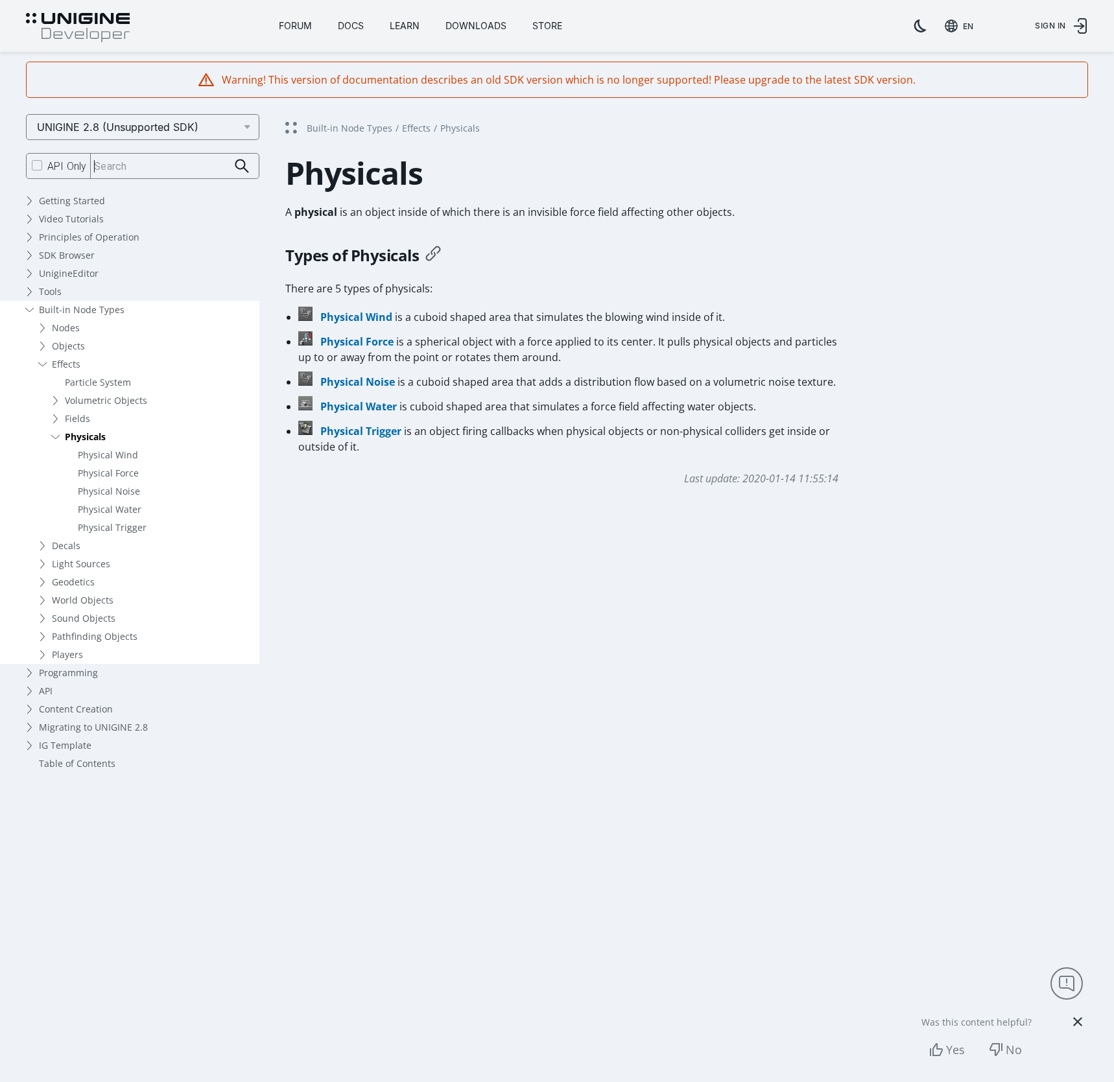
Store (547, 25)
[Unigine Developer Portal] (78, 28)
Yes (955, 1049)
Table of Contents (77, 763)
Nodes (66, 328)
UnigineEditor (69, 273)
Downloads (475, 25)
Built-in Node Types (81, 309)
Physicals (85, 436)
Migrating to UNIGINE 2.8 (93, 727)
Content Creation (76, 709)
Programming (68, 672)
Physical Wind (108, 455)
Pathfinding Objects (94, 636)
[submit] (242, 166)
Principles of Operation (89, 237)
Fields (77, 418)
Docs (351, 25)
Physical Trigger (112, 527)
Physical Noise (109, 491)
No (1014, 1049)
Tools (50, 291)
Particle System (98, 382)
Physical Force (108, 473)
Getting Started (72, 200)
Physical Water (109, 509)
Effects (66, 364)
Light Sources (81, 564)
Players (67, 654)
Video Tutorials (71, 219)
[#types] (433, 255)
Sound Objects (83, 618)
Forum (295, 25)
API (46, 691)
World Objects (82, 600)
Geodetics (73, 582)
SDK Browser (67, 255)
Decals (66, 545)
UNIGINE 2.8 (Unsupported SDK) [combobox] (117, 127)
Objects (68, 346)
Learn (405, 25)
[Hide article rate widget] (1077, 1021)
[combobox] (961, 26)
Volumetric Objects (106, 400)
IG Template (65, 745)
